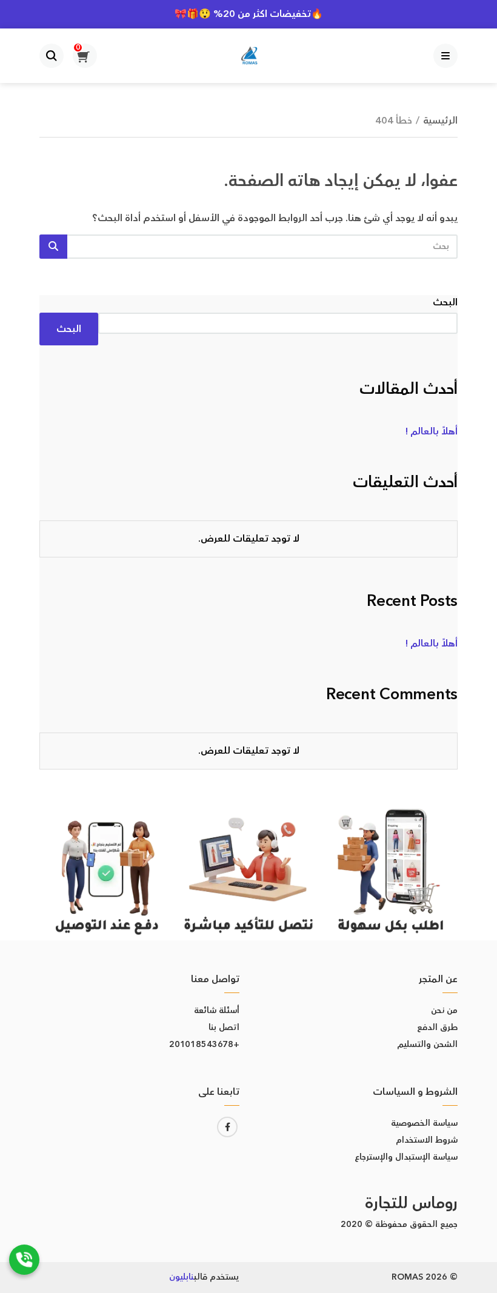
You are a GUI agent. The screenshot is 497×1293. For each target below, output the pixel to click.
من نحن (444, 1010)
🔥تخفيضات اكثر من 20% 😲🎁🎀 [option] (249, 13)
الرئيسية (440, 120)
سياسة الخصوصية (424, 1123)
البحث (445, 302)
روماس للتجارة (411, 1203)
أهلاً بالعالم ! (431, 431)
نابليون (181, 1277)
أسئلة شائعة (216, 1010)
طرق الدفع (437, 1027)
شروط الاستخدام (427, 1140)
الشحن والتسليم (427, 1044)
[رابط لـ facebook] (227, 1127)
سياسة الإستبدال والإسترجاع (406, 1157)
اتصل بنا (223, 1027)
